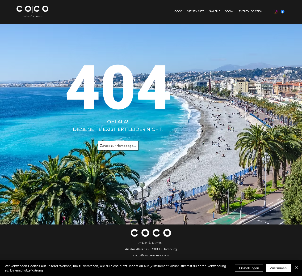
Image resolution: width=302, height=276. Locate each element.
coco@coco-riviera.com (151, 255)
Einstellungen (249, 268)
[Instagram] (275, 11)
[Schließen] (296, 268)
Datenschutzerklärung (26, 270)
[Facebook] (282, 11)
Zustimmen (278, 268)
